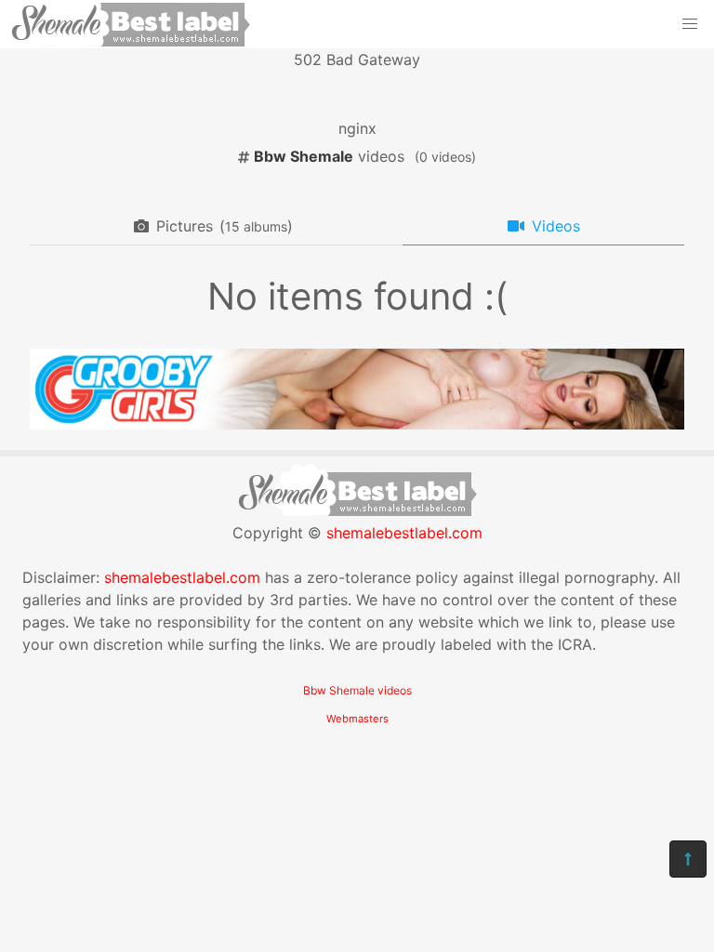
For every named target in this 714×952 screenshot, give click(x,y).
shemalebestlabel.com (404, 532)
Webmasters (357, 718)
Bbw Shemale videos (357, 690)
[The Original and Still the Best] (357, 424)
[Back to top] (688, 859)
